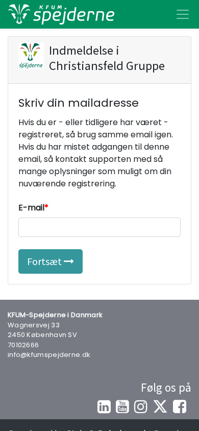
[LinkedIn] (104, 406)
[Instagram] (140, 406)
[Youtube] (122, 406)
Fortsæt (45, 261)
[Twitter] (160, 406)
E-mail (31, 207)
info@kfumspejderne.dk (49, 355)
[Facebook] (179, 406)
